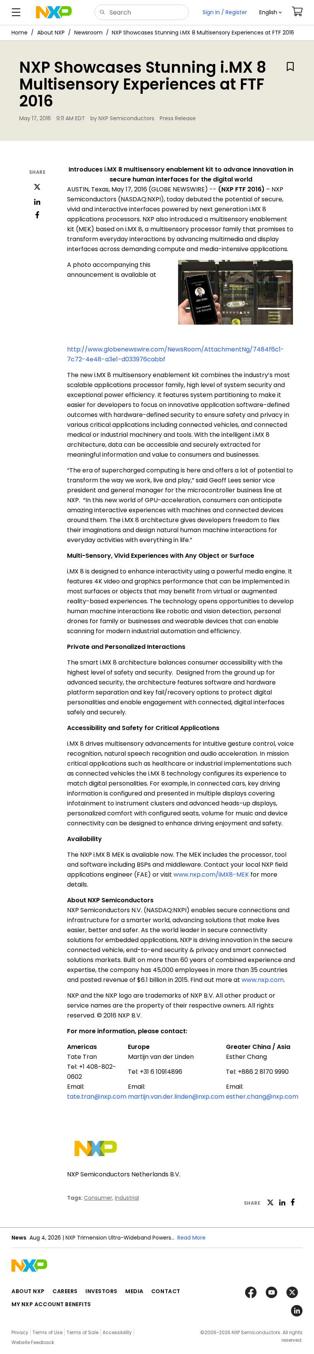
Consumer (98, 1198)
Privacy (19, 1332)
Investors (101, 1291)
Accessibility (117, 1332)
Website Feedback (32, 1342)
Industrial (127, 1198)
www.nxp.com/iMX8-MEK (211, 874)
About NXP (51, 32)
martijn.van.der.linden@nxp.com (176, 1096)
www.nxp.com (263, 979)
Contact (165, 1291)
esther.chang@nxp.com (262, 1096)
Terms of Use (47, 1332)
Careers (65, 1291)
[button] (270, 12)
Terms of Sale (82, 1332)
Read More (191, 1237)
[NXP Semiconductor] (54, 12)
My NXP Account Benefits (51, 1304)
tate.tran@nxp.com (96, 1096)
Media (134, 1291)
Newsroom (88, 32)
